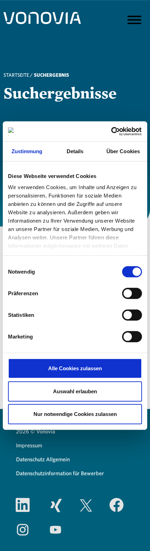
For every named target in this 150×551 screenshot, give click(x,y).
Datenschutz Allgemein (43, 459)
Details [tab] (75, 151)
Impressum (29, 445)
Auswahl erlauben (75, 391)
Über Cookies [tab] (123, 151)
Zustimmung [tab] (27, 151)
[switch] (132, 293)
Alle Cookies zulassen (75, 368)
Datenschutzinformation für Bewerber (60, 473)
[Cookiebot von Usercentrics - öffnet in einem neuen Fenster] (111, 131)
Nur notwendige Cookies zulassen (75, 414)
